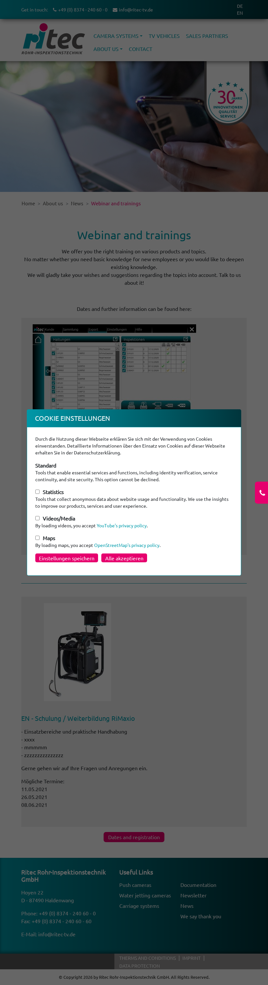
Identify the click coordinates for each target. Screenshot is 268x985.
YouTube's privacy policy (122, 525)
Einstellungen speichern (66, 558)
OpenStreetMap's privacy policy (126, 545)
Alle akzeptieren (124, 558)
